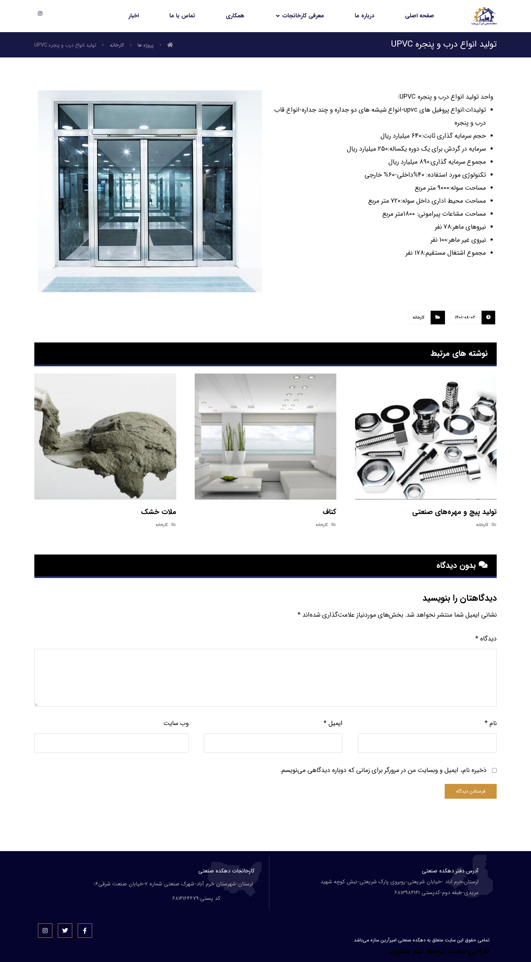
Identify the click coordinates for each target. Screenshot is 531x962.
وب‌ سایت (176, 723)
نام (491, 723)
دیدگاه (486, 639)
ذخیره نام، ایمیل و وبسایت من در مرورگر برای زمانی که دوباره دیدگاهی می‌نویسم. (383, 770)
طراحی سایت (468, 951)
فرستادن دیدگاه (470, 791)
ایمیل (333, 723)
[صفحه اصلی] (170, 45)
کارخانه (418, 317)
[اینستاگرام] (40, 13)
